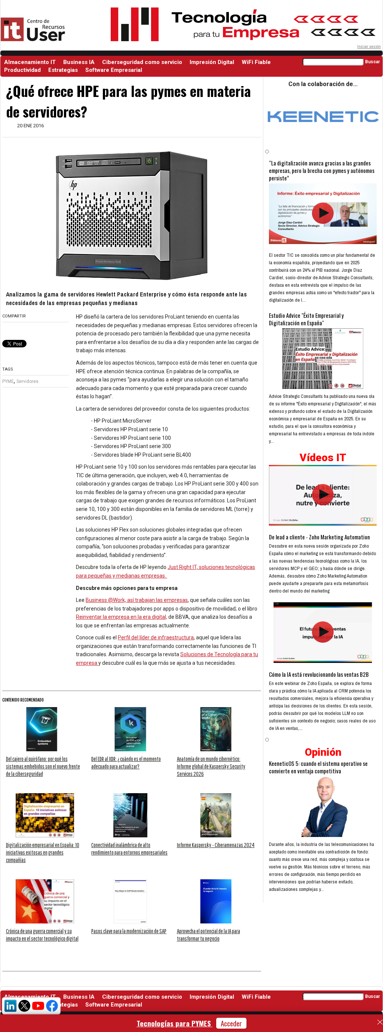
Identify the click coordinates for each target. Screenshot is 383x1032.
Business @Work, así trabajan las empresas (137, 600)
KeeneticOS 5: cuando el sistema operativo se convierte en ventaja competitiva (318, 767)
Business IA (79, 62)
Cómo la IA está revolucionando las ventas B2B (319, 674)
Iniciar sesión (369, 47)
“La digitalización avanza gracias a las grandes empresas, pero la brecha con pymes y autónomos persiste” (321, 170)
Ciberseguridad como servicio (142, 62)
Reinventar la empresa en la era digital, (121, 617)
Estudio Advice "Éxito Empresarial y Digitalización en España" (306, 319)
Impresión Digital (212, 62)
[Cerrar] (380, 1022)
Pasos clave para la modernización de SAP (128, 931)
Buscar (372, 61)
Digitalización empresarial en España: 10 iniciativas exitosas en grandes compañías (42, 852)
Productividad (22, 70)
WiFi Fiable (256, 62)
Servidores (27, 381)
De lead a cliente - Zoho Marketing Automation (319, 537)
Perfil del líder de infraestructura (156, 637)
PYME (8, 381)
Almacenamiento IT (30, 62)
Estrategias (63, 70)
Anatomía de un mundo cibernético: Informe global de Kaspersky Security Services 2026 (211, 766)
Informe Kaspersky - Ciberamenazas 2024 (216, 844)
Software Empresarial (113, 70)
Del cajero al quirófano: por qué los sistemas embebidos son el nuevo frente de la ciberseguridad (43, 766)
